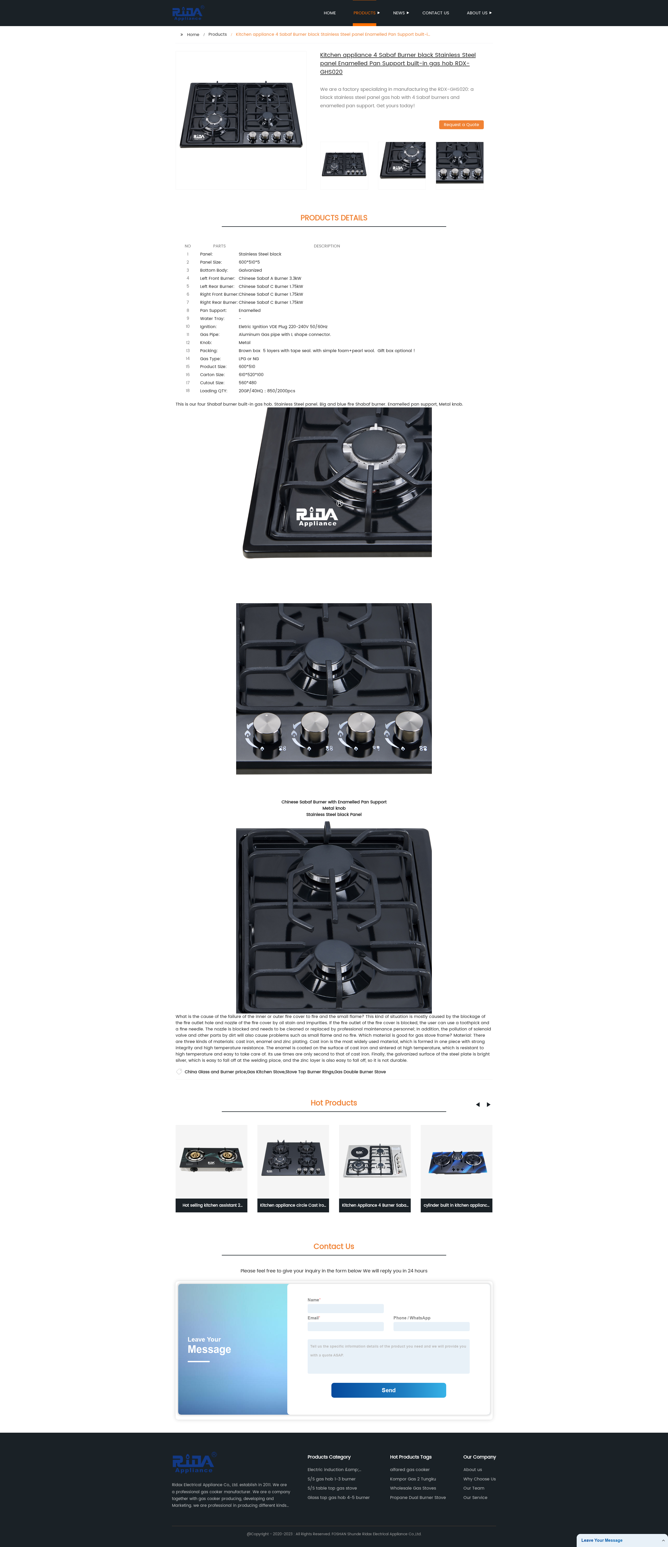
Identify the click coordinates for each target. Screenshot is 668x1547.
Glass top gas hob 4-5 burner (339, 1498)
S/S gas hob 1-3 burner (332, 1479)
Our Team (473, 1488)
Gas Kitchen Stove (266, 1072)
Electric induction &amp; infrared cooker (333, 1470)
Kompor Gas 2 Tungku (413, 1479)
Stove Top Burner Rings (309, 1072)
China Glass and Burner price (215, 1072)
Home (330, 13)
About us (477, 13)
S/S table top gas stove (332, 1488)
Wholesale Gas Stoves (413, 1488)
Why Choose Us (479, 1479)
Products (364, 13)
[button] (478, 1104)
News (399, 13)
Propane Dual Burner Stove (418, 1498)
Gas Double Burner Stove (360, 1072)
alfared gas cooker (410, 1470)
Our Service (475, 1497)
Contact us (435, 13)
